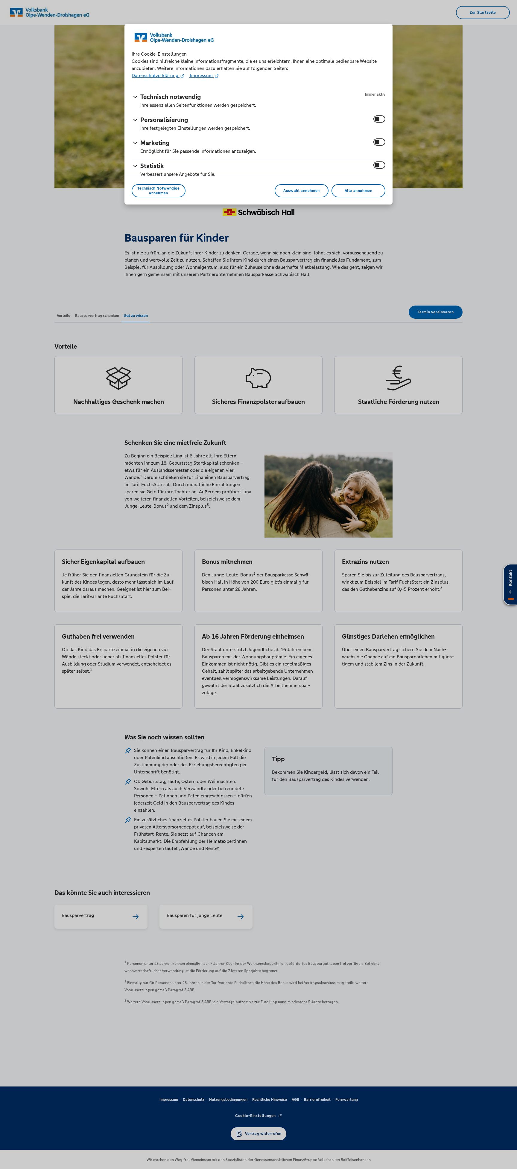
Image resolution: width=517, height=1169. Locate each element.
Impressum (201, 75)
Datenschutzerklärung (156, 75)
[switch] (379, 119)
